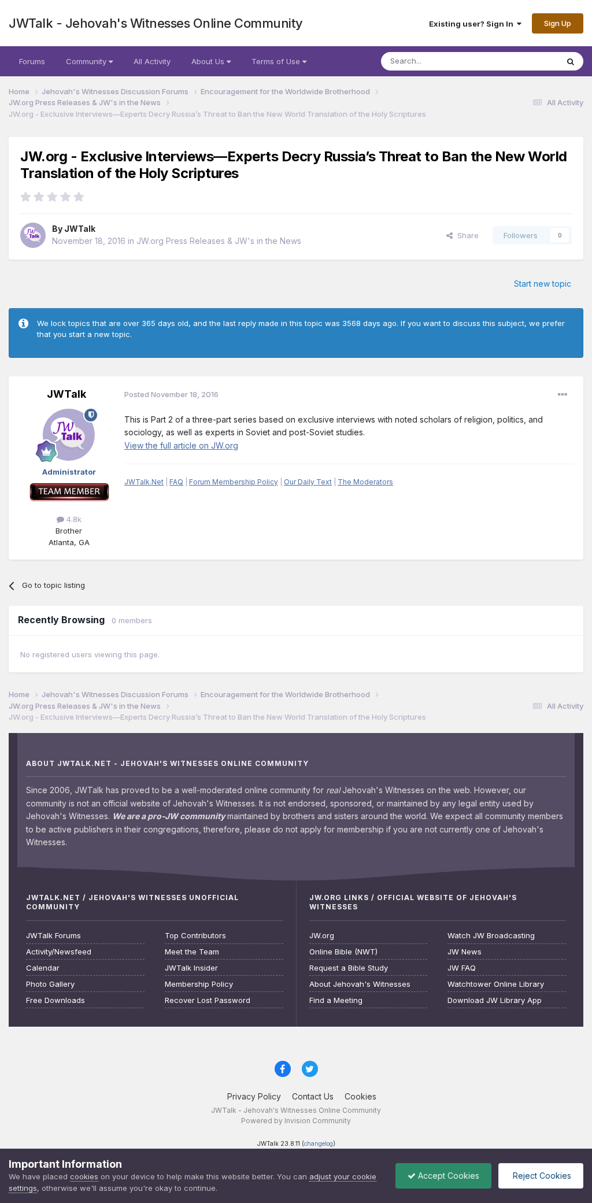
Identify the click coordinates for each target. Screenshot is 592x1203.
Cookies (360, 1096)
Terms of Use (276, 61)
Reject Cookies (540, 1175)
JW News (464, 951)
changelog (318, 1144)
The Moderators (365, 482)
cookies (84, 1176)
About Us (209, 61)
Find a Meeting (335, 1000)
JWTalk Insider (191, 968)
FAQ (176, 482)
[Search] (570, 61)
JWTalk (79, 229)
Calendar (43, 968)
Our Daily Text (308, 482)
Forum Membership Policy (233, 482)
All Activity (152, 61)
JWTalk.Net (144, 482)
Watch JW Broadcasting (491, 935)
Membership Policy (199, 984)
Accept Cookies (447, 1175)
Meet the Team (192, 951)
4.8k (73, 519)
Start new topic (542, 283)
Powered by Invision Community (296, 1120)
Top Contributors (195, 935)
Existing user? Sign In (473, 23)
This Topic (524, 61)
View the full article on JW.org (181, 445)
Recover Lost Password (207, 1000)
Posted (171, 394)
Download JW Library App (494, 1000)
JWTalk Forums (53, 935)
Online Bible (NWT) (343, 951)
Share (466, 235)
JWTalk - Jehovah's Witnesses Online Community (156, 23)
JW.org (321, 935)
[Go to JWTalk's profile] (33, 235)
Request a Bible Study (348, 968)
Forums (32, 61)
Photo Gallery (50, 984)
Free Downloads (55, 1000)
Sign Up (557, 23)
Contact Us (313, 1096)
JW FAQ (461, 968)
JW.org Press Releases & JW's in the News (218, 241)
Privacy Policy (254, 1096)
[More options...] (562, 395)
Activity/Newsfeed (58, 951)
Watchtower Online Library (495, 984)
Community (87, 61)
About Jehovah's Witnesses (359, 984)
